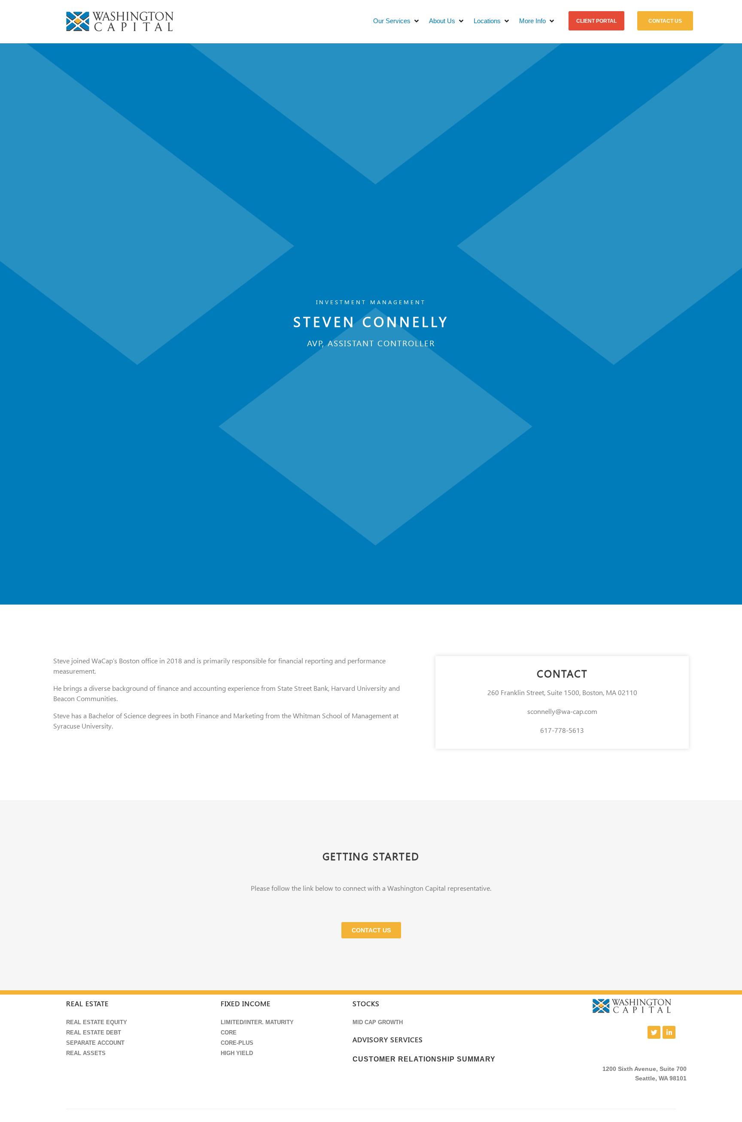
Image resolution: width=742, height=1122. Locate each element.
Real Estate (87, 1004)
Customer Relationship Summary (424, 1059)
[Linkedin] (669, 1032)
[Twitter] (654, 1032)
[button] (396, 21)
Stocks (366, 1004)
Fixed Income (246, 1004)
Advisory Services (388, 1040)
